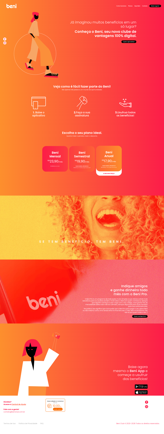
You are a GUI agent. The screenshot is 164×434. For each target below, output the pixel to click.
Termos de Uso (10, 423)
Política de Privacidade (28, 423)
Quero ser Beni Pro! (140, 316)
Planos (130, 6)
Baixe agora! (155, 6)
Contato (144, 6)
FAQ (41, 423)
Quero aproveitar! (129, 42)
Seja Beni (137, 6)
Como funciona (121, 6)
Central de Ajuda (19, 404)
